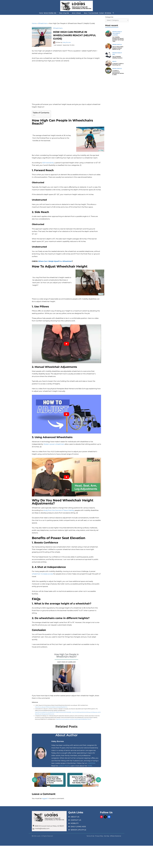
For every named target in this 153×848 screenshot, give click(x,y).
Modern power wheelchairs (54, 444)
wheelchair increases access (42, 574)
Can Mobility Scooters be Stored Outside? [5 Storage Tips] (118, 39)
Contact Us (76, 820)
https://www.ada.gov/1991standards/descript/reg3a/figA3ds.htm (51, 707)
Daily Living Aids (64, 13)
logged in (45, 798)
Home (41, 13)
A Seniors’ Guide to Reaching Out (118, 64)
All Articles (108, 13)
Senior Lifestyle (76, 13)
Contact (101, 13)
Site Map (106, 836)
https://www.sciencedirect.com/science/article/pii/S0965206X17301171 (73, 719)
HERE (90, 766)
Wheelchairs (42, 23)
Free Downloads (93, 13)
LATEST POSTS (64, 766)
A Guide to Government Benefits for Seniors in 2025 (118, 72)
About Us (75, 817)
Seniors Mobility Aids (50, 13)
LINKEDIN (91, 763)
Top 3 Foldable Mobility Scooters (117, 57)
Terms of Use (90, 836)
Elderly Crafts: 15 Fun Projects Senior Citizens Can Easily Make (79, 780)
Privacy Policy (99, 836)
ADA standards (48, 163)
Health (114, 61)
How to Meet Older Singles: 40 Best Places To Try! (117, 48)
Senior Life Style (78, 830)
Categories (109, 17)
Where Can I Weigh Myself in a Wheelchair (55, 261)
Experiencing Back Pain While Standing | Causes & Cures (54, 780)
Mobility (75, 823)
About (85, 13)
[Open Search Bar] (113, 13)
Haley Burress (67, 42)
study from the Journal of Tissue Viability (59, 510)
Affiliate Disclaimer (115, 836)
